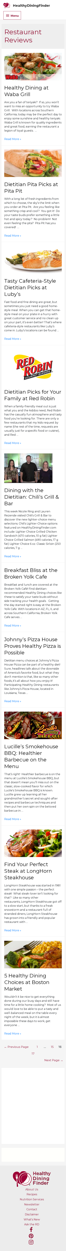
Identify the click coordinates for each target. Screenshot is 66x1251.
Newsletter (31, 1204)
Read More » (12, 139)
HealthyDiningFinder (31, 6)
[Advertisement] (33, 1106)
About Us (31, 1189)
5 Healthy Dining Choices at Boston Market (26, 982)
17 (33, 1053)
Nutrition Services (32, 1199)
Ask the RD (31, 1224)
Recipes (32, 1194)
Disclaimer (32, 1214)
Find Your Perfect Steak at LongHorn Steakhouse (28, 871)
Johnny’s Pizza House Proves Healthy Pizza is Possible (32, 646)
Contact (31, 1209)
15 (52, 1047)
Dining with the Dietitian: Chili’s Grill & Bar (31, 497)
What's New (32, 1219)
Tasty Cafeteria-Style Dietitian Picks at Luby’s (30, 287)
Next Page (53, 1060)
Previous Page (16, 1047)
